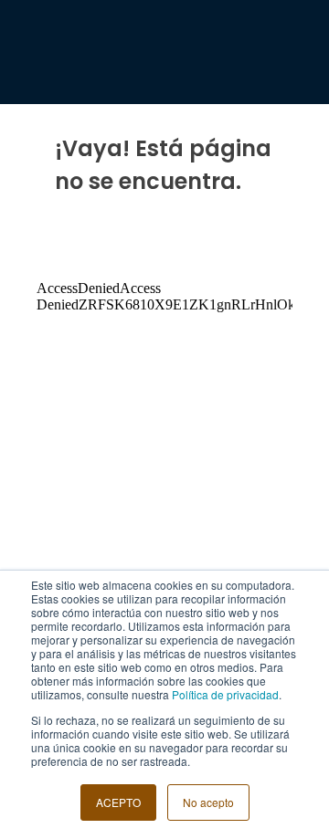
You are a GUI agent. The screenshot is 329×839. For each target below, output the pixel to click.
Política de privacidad (225, 694)
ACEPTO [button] (118, 802)
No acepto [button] (208, 802)
